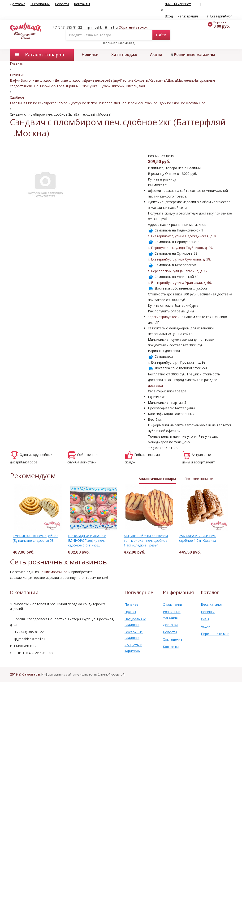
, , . (182, 236)
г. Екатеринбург (219, 16)
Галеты (16, 103)
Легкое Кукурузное (71, 103)
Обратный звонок (133, 27)
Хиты (205, 619)
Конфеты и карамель (133, 648)
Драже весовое (96, 80)
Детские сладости (69, 80)
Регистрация (187, 16)
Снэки (83, 86)
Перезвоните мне (215, 633)
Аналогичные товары (157, 478)
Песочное (134, 103)
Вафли (15, 80)
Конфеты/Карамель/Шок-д (155, 80)
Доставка (17, 4)
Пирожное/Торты (53, 86)
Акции (156, 54)
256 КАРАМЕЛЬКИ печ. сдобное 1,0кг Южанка (197, 538)
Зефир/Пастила (121, 80)
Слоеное (179, 103)
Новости (62, 4)
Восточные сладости (38, 80)
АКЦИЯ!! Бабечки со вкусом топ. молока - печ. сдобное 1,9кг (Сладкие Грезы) (146, 540)
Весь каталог (211, 604)
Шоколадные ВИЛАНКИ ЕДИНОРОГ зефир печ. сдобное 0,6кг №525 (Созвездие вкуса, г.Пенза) (89, 542)
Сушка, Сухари (99, 86)
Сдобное (165, 103)
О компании (40, 4)
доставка (155, 385)
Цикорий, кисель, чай (128, 86)
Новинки (90, 54)
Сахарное (150, 103)
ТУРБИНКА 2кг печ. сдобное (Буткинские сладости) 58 (35, 538)
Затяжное (30, 103)
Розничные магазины (194, 54)
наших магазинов (54, 572)
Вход (169, 16)
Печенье (32, 86)
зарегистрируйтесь (163, 317)
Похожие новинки (198, 478)
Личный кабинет (178, 4)
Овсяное (119, 103)
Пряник (72, 86)
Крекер (50, 103)
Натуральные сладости (135, 622)
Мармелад (185, 80)
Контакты (82, 4)
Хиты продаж (124, 54)
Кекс (41, 103)
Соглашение (172, 639)
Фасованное (196, 103)
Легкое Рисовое (99, 103)
